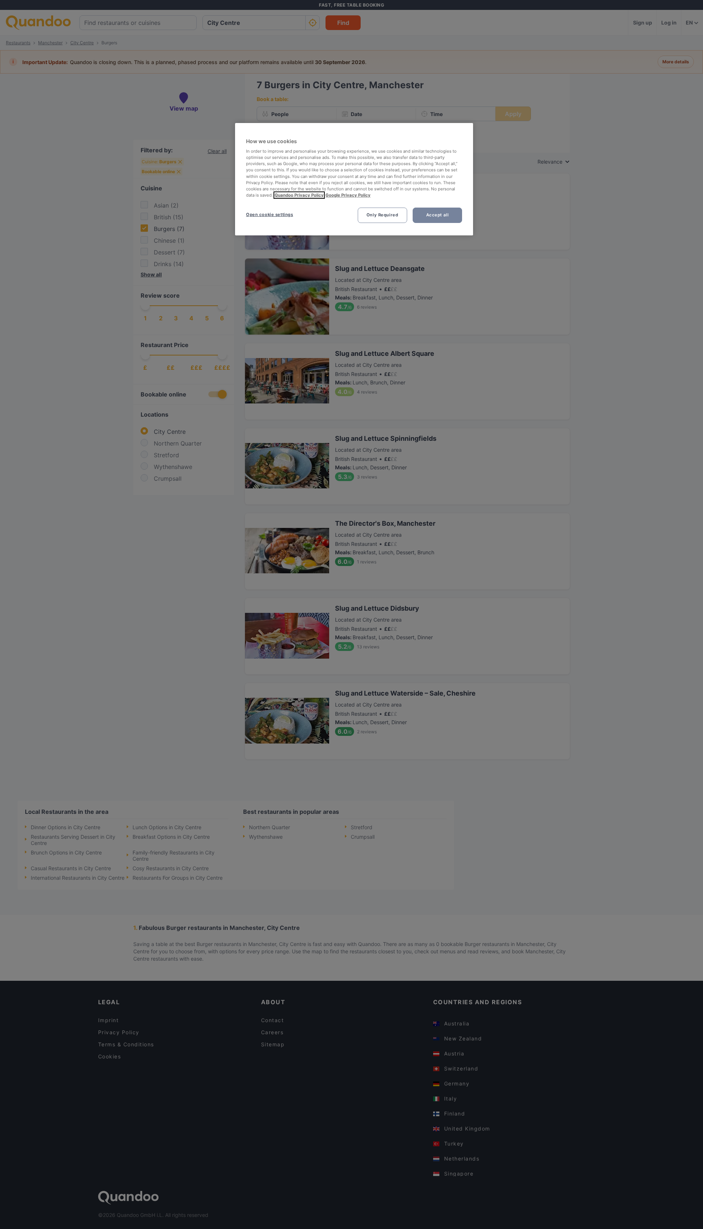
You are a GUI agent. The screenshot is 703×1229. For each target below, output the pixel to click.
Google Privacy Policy (348, 195)
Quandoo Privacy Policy (299, 195)
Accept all (437, 214)
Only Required (382, 214)
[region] (354, 179)
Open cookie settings (269, 214)
